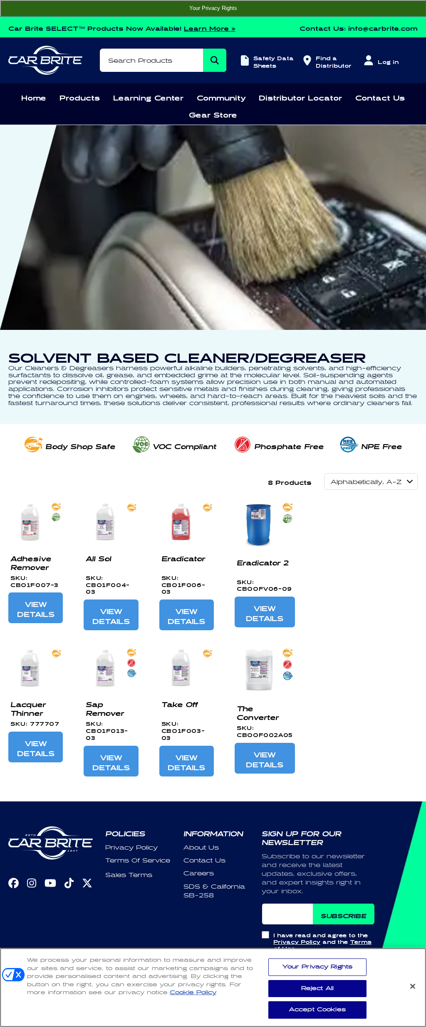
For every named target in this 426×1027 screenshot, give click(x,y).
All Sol (98, 557)
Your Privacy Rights (213, 8)
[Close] (413, 986)
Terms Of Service (137, 861)
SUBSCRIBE (343, 914)
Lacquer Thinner (28, 707)
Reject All (317, 988)
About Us (201, 848)
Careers (198, 873)
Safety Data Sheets (273, 61)
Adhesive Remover (30, 561)
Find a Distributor (332, 61)
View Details (35, 608)
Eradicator (183, 557)
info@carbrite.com (383, 27)
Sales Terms (128, 875)
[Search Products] (214, 60)
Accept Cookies (317, 1009)
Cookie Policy (193, 992)
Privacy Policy (131, 848)
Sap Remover (105, 707)
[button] (33, 96)
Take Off (179, 703)
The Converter (258, 711)
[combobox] (163, 60)
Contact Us (204, 861)
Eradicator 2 (263, 561)
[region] (213, 987)
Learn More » (209, 27)
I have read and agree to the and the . (322, 941)
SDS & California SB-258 (214, 891)
